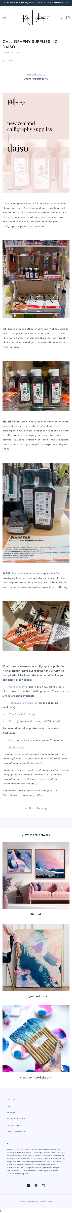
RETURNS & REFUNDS (16, 1119)
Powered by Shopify (45, 1201)
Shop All (36, 914)
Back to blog (38, 808)
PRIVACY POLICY (14, 1125)
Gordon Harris (18, 687)
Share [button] (9, 60)
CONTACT (11, 1100)
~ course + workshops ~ (36, 1077)
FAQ (8, 1106)
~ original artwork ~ (36, 996)
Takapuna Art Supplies (23, 703)
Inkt (11, 740)
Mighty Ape (16, 747)
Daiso (6, 204)
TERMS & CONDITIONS (17, 1132)
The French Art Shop (22, 714)
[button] (4, 17)
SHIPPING (11, 1113)
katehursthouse (32, 1201)
